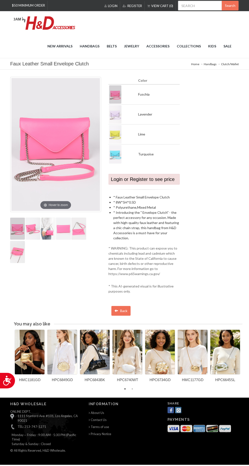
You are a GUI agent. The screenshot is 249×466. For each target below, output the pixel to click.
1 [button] (125, 388)
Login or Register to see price (143, 179)
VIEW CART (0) (162, 6)
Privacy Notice (100, 434)
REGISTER (134, 6)
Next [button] (246, 358)
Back (123, 311)
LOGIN (112, 6)
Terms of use (99, 427)
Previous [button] (11, 358)
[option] (30, 357)
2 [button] (132, 388)
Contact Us (98, 420)
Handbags (210, 64)
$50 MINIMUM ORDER (28, 5)
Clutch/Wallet (230, 64)
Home (195, 64)
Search (230, 5)
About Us (97, 413)
